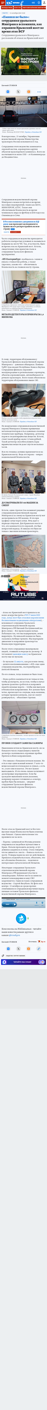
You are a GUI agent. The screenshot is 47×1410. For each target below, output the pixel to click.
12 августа (18, 661)
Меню (2, 2)
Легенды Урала (7, 8)
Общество (5, 13)
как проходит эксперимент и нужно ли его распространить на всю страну (21, 225)
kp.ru (43, 941)
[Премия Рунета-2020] (21, 3)
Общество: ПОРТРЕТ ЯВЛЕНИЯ (15, 956)
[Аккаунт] (44, 2)
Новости (17, 8)
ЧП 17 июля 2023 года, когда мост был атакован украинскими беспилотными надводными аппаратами (23, 618)
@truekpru (14, 935)
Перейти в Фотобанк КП (33, 132)
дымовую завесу (20, 654)
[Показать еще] (39, 91)
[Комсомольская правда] (12, 2)
